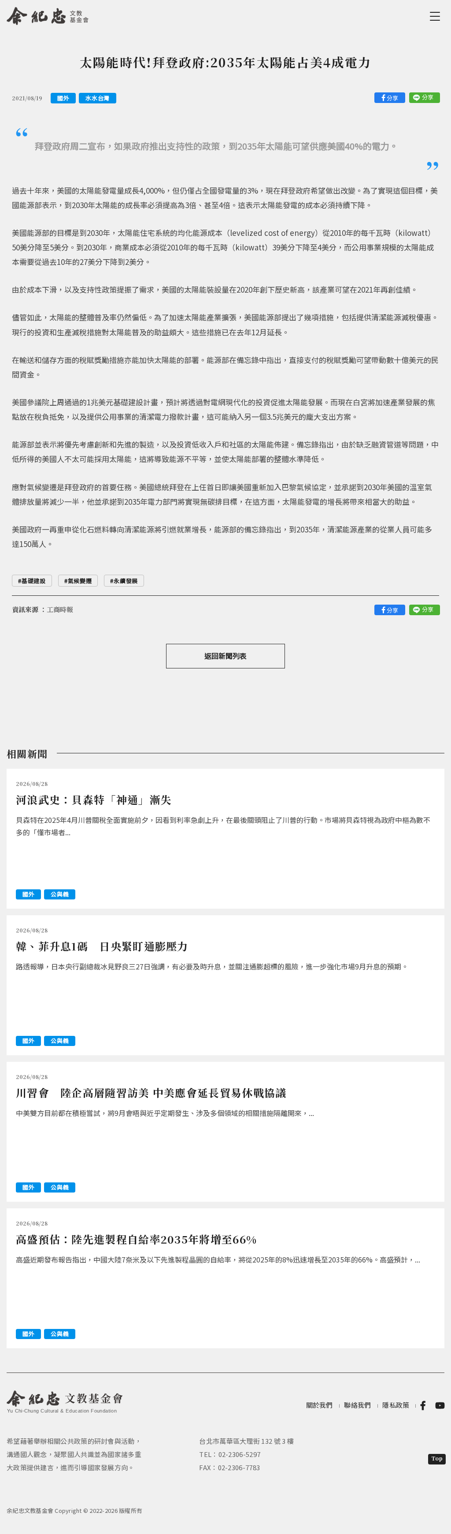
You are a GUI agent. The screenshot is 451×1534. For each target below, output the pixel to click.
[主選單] (436, 16)
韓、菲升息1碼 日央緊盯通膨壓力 (102, 946)
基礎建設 (34, 580)
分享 (392, 98)
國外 (63, 98)
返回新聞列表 (225, 655)
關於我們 (319, 1404)
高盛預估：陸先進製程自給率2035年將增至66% (136, 1239)
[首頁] (48, 14)
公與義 (60, 894)
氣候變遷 (80, 580)
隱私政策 (395, 1404)
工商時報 (60, 609)
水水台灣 (97, 98)
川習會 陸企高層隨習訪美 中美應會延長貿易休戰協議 (151, 1092)
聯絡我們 (357, 1404)
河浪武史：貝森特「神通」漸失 (94, 799)
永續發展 (126, 580)
